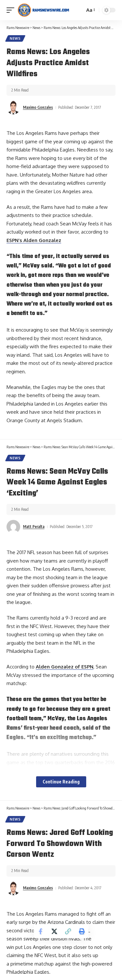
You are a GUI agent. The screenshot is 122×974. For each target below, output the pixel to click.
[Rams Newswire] (43, 10)
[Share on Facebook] (40, 931)
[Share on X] (54, 931)
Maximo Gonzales (38, 107)
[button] (12, 10)
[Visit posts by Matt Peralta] (13, 527)
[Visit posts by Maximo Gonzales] (13, 107)
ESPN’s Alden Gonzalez (34, 240)
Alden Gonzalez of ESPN (64, 667)
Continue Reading (61, 781)
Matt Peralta (34, 526)
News (15, 38)
